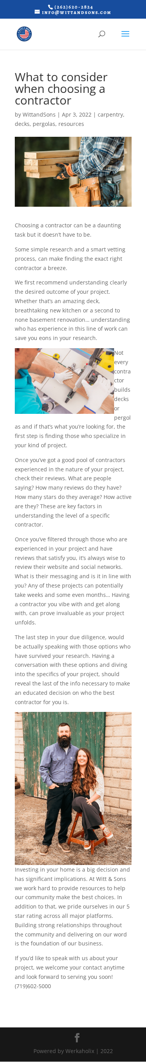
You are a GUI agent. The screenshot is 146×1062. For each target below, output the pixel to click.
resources (71, 123)
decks (22, 123)
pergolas (44, 123)
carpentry (110, 114)
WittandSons (39, 114)
